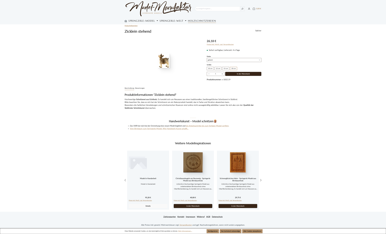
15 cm (226, 68)
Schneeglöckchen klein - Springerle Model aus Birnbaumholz (238, 180)
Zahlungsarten (169, 217)
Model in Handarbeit (148, 178)
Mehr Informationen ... (185, 231)
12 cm (218, 68)
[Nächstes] (260, 180)
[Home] (126, 20)
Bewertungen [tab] (140, 88)
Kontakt (180, 217)
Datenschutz (217, 217)
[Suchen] (242, 8)
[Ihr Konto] (249, 9)
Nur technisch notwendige (230, 231)
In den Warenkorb (243, 74)
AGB (208, 217)
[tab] (129, 88)
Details (148, 206)
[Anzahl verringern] (209, 74)
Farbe (209, 56)
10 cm (210, 68)
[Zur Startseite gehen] (158, 9)
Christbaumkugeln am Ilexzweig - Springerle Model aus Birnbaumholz (193, 180)
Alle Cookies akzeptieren (252, 231)
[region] (164, 60)
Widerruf (201, 217)
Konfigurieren (213, 231)
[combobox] (217, 8)
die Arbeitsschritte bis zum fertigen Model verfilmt (207, 126)
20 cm (233, 68)
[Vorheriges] (125, 180)
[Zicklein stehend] (164, 60)
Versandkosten (185, 225)
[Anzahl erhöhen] (222, 74)
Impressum (190, 217)
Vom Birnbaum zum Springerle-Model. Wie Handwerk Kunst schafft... (159, 129)
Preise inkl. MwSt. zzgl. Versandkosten (220, 44)
